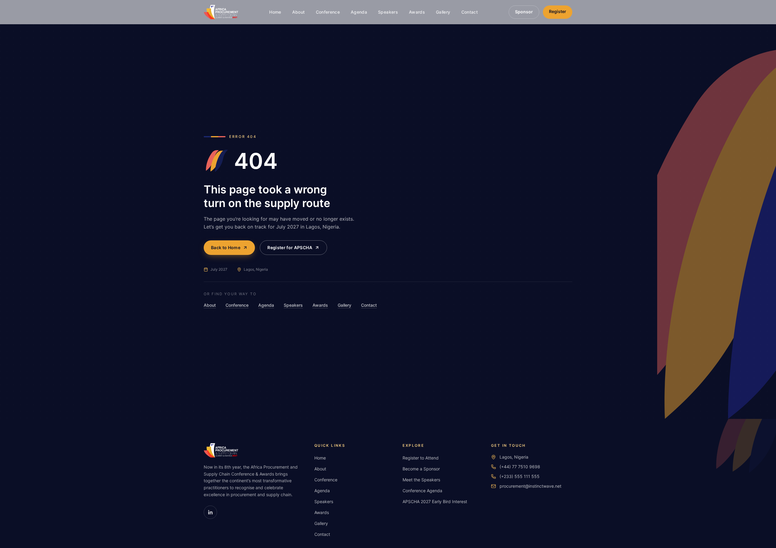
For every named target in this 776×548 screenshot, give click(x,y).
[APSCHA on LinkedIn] (210, 512)
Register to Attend (421, 457)
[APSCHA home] (221, 12)
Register (557, 11)
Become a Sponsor (421, 468)
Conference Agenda (422, 490)
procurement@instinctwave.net (530, 486)
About (298, 12)
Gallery (443, 12)
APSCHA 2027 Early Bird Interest (435, 501)
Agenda (359, 12)
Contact (469, 12)
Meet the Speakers (421, 479)
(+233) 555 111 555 (520, 476)
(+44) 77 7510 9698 (520, 466)
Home (275, 12)
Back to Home (225, 247)
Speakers (388, 12)
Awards (417, 12)
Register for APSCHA (289, 247)
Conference (328, 12)
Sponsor (524, 11)
